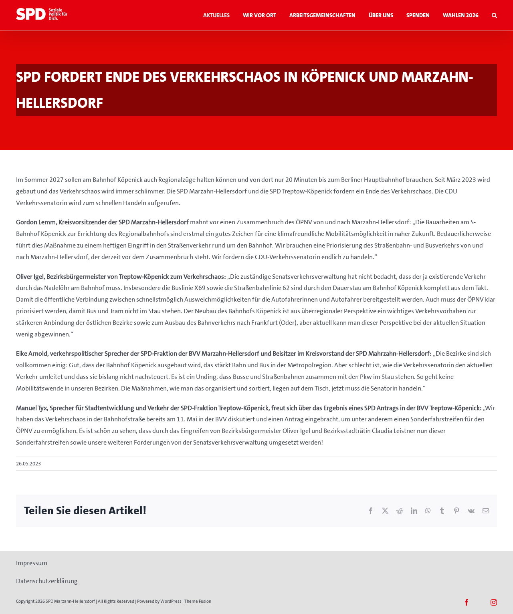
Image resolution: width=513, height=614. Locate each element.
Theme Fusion (197, 601)
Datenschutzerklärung (47, 581)
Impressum (31, 563)
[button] (494, 15)
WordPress (171, 601)
